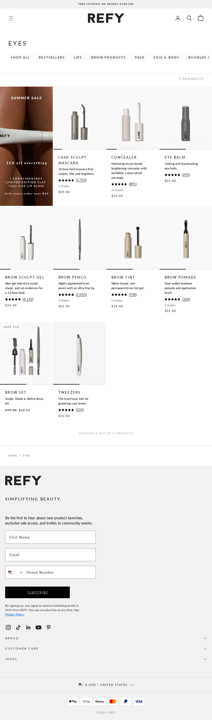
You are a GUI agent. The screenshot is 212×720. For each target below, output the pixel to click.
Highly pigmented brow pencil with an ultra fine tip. (76, 285)
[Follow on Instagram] (8, 627)
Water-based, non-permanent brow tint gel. (127, 285)
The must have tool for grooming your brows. (73, 401)
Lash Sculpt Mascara (72, 160)
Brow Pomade (181, 277)
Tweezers (69, 392)
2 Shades (64, 186)
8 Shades (64, 300)
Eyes (26, 455)
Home (12, 455)
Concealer (124, 157)
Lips (78, 57)
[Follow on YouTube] (38, 627)
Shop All (20, 57)
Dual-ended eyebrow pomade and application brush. (180, 288)
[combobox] (14, 572)
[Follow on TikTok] (18, 627)
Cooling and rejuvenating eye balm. (181, 166)
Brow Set (16, 392)
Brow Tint (123, 277)
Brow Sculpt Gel (25, 277)
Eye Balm (175, 157)
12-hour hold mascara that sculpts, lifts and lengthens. (76, 171)
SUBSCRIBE (37, 592)
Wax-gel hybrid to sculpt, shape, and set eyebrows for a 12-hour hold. (24, 288)
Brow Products (108, 57)
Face (140, 57)
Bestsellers (52, 57)
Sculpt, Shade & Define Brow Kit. (24, 401)
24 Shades (117, 190)
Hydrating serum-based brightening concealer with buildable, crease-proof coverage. (129, 170)
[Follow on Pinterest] (49, 627)
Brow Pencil (73, 277)
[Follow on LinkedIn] (28, 627)
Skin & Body (166, 57)
